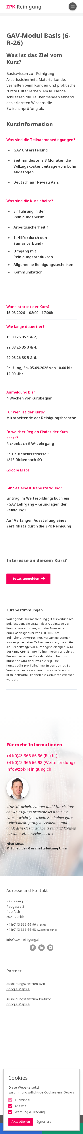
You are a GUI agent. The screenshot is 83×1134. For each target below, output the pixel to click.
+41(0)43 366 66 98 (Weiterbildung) (40, 762)
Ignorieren (45, 1121)
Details (69, 1092)
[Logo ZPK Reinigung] (23, 7)
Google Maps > (18, 989)
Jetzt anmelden (26, 578)
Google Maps (18, 470)
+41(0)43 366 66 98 (31, 929)
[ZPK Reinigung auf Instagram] (50, 947)
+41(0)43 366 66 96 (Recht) (31, 755)
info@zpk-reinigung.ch (28, 769)
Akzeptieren (21, 1121)
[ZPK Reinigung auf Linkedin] (41, 947)
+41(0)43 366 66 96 (26, 924)
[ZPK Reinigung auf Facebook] (33, 947)
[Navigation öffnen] (73, 6)
